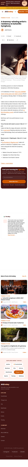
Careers (3, 436)
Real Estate (9, 372)
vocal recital (7, 130)
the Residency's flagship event (10, 142)
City (14, 368)
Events (6, 376)
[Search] (15, 11)
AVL (9, 11)
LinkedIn (22, 452)
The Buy (13, 376)
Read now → (24, 3)
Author (8, 364)
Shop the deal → (12, 235)
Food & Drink (4, 396)
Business (7, 368)
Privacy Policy (9, 456)
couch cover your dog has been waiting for (16, 220)
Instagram (6, 452)
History (21, 368)
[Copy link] (17, 40)
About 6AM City (4, 432)
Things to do (5, 18)
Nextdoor (11, 40)
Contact (3, 440)
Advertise (3, 428)
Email (9, 36)
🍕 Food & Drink (17, 364)
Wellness (21, 376)
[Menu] (2, 11)
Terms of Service (18, 456)
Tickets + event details (7, 163)
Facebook (18, 36)
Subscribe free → (14, 181)
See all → (24, 276)
